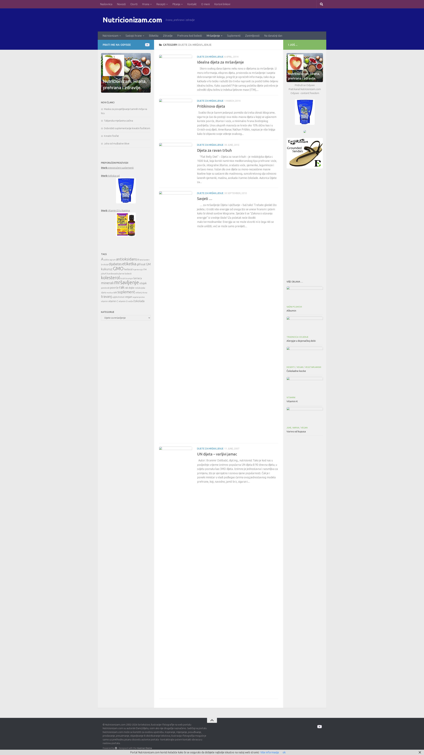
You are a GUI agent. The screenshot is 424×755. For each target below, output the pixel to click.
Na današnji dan (273, 35)
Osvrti (133, 4)
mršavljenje (126, 282)
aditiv (106, 260)
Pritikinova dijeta (211, 106)
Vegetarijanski (313, 367)
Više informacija (269, 752)
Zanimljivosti (252, 35)
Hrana (145, 4)
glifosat (141, 264)
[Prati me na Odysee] (147, 45)
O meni (205, 4)
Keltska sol (110, 175)
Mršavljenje (213, 35)
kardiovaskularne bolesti (119, 273)
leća (139, 278)
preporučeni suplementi (117, 167)
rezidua (110, 293)
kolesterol (110, 277)
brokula (104, 264)
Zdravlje (168, 35)
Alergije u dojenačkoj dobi (301, 340)
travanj (106, 296)
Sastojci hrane (134, 35)
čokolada (138, 301)
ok (284, 752)
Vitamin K (292, 401)
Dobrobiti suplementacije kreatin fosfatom (127, 128)
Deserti (291, 367)
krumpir (129, 278)
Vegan (300, 367)
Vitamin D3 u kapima (115, 210)
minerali (107, 283)
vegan (128, 296)
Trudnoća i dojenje (297, 337)
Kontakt (192, 4)
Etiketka (153, 35)
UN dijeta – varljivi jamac (217, 454)
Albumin (291, 310)
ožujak (143, 283)
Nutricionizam (110, 35)
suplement (126, 292)
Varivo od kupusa (296, 431)
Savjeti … (204, 198)
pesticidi (105, 287)
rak (121, 287)
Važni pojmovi (294, 307)
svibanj (138, 292)
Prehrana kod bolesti (189, 35)
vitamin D (123, 301)
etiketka (129, 264)
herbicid (128, 269)
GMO (118, 268)
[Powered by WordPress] (116, 748)
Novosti (121, 4)
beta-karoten (144, 260)
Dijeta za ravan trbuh (214, 150)
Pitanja (176, 4)
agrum (113, 260)
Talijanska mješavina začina (118, 120)
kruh (122, 278)
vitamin (104, 301)
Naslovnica (106, 4)
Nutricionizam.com (132, 20)
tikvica (144, 293)
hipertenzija (138, 270)
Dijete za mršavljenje (210, 56)
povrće (114, 287)
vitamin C (113, 301)
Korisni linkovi (222, 4)
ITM (145, 269)
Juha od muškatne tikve (116, 143)
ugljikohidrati (118, 297)
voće (130, 301)
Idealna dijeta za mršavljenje (220, 62)
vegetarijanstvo (139, 297)
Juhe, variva (293, 428)
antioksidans (126, 259)
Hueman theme (144, 748)
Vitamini (291, 397)
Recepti (160, 4)
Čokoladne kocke (296, 371)
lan (135, 278)
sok (115, 292)
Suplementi (233, 35)
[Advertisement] (305, 223)
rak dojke (129, 287)
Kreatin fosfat (111, 135)
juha (103, 274)
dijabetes (115, 264)
